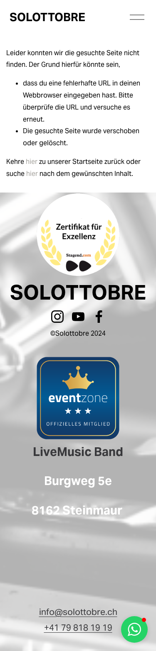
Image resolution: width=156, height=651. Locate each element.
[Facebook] (99, 316)
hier (31, 161)
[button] (134, 629)
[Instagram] (57, 316)
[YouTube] (78, 316)
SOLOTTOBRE (47, 17)
